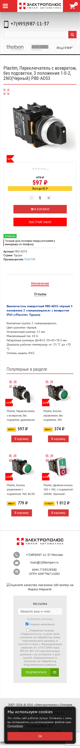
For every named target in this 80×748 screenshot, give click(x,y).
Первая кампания (41, 624)
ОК (40, 736)
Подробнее (15, 726)
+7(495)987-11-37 (30, 23)
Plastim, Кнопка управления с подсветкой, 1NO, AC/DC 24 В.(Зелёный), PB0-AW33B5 (21, 494)
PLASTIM (30, 259)
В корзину (22, 439)
